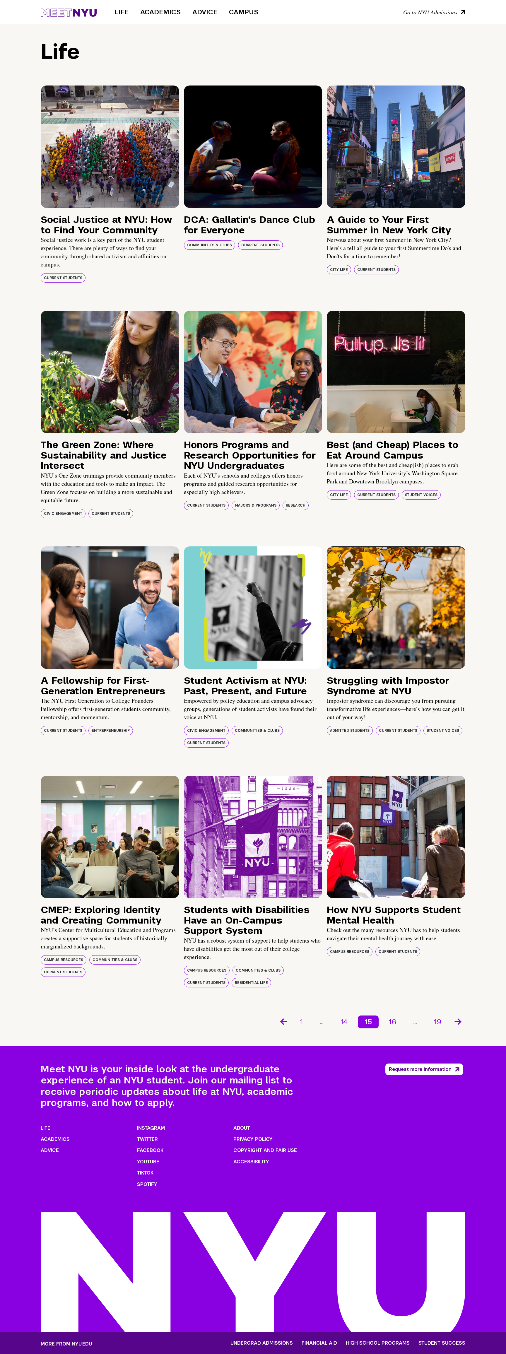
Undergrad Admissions (261, 1343)
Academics (160, 12)
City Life (339, 269)
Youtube (148, 1162)
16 (392, 1021)
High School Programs (378, 1343)
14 (344, 1021)
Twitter (147, 1139)
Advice (204, 12)
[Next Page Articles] (458, 1021)
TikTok (145, 1173)
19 (438, 1021)
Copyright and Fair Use (265, 1150)
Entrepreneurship (111, 730)
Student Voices (421, 495)
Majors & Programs (255, 505)
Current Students (63, 278)
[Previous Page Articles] (283, 1021)
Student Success (441, 1343)
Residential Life (251, 982)
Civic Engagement (63, 513)
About (241, 1128)
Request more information (420, 1069)
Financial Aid (319, 1343)
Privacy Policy (253, 1139)
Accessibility (251, 1162)
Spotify (147, 1184)
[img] (110, 147)
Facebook (150, 1150)
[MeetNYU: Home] (69, 11)
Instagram (151, 1128)
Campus (243, 12)
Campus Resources (63, 960)
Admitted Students (350, 730)
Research (295, 505)
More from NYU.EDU (66, 1344)
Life (121, 12)
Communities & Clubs (209, 245)
